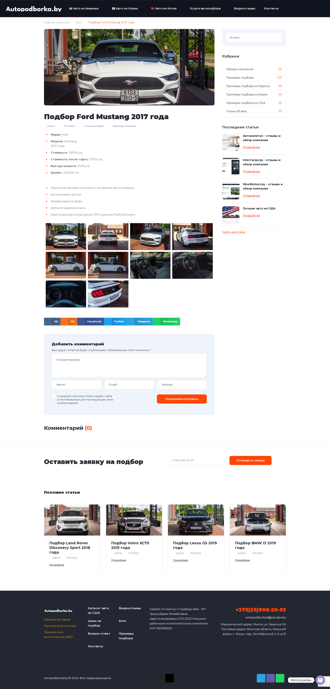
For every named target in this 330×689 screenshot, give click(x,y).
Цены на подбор (94, 623)
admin (50, 126)
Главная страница (57, 22)
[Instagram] (160, 678)
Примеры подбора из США (245, 103)
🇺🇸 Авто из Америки (84, 8)
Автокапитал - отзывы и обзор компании (261, 138)
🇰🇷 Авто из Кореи (125, 8)
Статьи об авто (236, 111)
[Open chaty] (320, 680)
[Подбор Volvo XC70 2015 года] (134, 520)
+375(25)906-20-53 (260, 610)
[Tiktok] (169, 678)
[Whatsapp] (280, 678)
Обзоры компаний (239, 69)
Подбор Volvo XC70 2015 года (130, 545)
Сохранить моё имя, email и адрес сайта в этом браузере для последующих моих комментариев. (85, 399)
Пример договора (57, 619)
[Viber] (270, 678)
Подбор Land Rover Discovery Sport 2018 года (69, 547)
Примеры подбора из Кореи (247, 94)
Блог (79, 22)
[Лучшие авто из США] (230, 214)
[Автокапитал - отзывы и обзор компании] (230, 142)
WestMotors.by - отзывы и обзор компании (263, 186)
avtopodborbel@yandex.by (266, 617)
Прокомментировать (182, 399)
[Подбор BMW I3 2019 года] (258, 520)
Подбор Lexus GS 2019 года (195, 545)
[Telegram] (261, 678)
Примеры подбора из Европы (248, 86)
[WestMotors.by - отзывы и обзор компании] (230, 190)
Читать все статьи (233, 232)
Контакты (271, 8)
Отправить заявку (250, 460)
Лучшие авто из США (259, 208)
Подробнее (251, 147)
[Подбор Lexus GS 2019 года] (196, 520)
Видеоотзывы (244, 8)
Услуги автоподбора (205, 8)
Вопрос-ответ (99, 633)
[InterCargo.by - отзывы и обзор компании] (230, 166)
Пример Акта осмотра (60, 626)
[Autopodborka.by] (33, 8)
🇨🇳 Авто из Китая (164, 8)
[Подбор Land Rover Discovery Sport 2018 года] (72, 520)
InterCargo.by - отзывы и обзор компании (261, 162)
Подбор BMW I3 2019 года (255, 545)
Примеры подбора (124, 126)
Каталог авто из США (98, 610)
